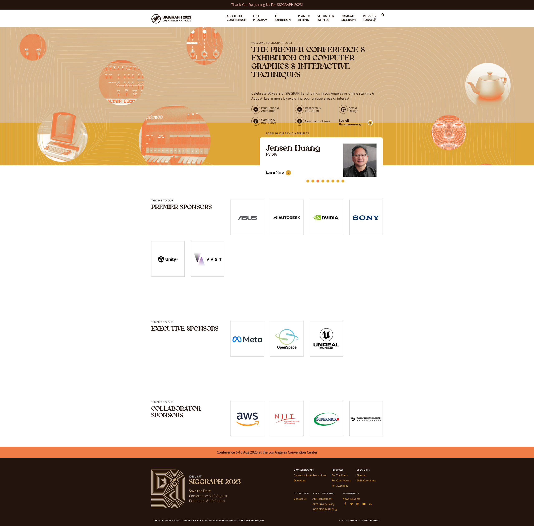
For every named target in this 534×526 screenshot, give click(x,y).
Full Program (260, 18)
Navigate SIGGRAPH (348, 18)
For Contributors (341, 480)
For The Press (340, 475)
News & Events (351, 498)
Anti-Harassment (322, 498)
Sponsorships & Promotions (310, 475)
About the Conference (236, 18)
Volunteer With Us (325, 18)
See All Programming (350, 122)
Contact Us (300, 498)
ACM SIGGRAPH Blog (324, 509)
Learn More (275, 173)
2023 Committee (366, 480)
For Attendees (340, 485)
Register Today (369, 18)
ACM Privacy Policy (323, 504)
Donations (300, 480)
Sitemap (361, 475)
